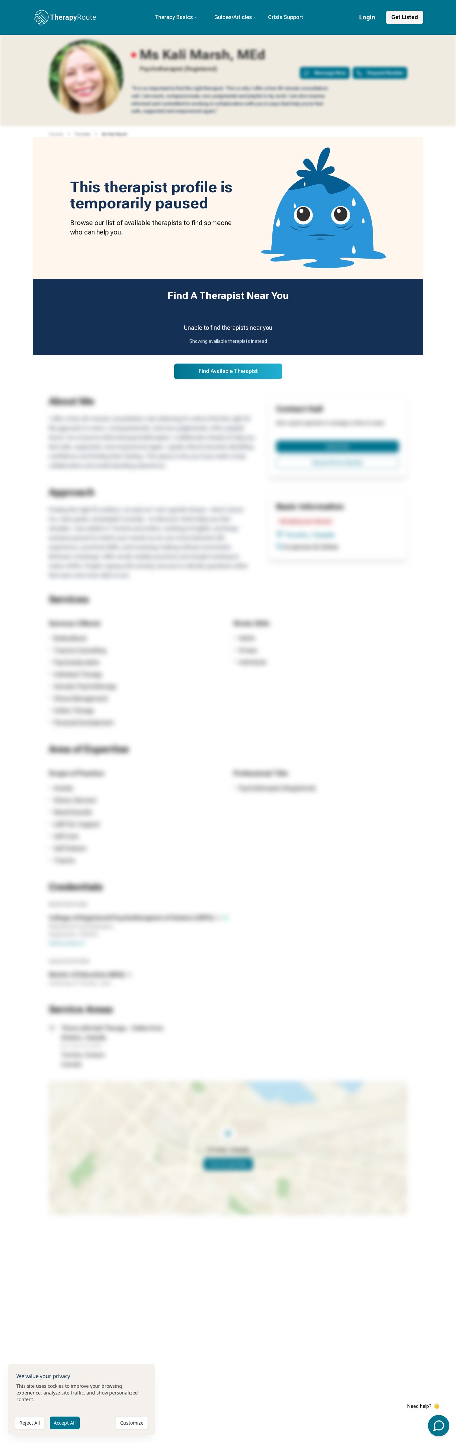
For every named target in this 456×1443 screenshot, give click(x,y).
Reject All (29, 1423)
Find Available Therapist (228, 371)
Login (367, 17)
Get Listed (404, 17)
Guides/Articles (233, 17)
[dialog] (81, 1399)
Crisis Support (285, 17)
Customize (132, 1423)
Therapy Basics (174, 17)
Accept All (65, 1423)
